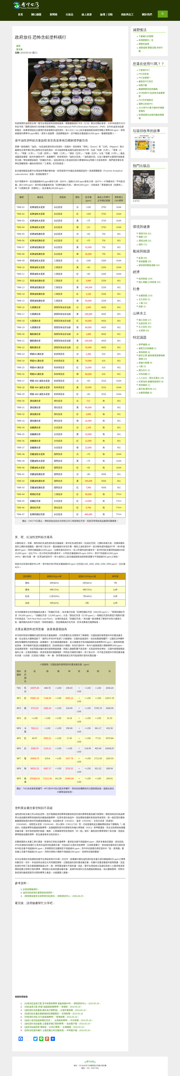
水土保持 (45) (145, 326)
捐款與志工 (127, 14)
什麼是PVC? (144, 70)
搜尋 (165, 15)
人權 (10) (143, 303)
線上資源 (87, 14)
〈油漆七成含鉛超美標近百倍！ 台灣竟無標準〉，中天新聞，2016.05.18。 (58, 1020)
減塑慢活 (140, 29)
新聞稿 (53, 14)
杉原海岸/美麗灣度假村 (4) (151, 381)
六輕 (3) (142, 366)
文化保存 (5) (144, 299)
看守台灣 (90, 1061)
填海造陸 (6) (144, 352)
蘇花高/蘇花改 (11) (147, 388)
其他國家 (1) (144, 384)
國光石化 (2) (144, 370)
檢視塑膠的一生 (146, 40)
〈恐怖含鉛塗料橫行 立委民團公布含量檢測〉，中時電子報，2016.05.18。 (57, 1030)
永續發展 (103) (145, 295)
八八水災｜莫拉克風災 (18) (151, 377)
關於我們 (147, 14)
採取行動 (143, 85)
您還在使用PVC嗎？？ (148, 63)
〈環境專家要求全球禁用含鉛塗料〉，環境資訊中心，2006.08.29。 (54, 895)
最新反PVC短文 (146, 81)
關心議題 (36, 14)
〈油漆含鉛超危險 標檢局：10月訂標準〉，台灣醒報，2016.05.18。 (54, 1027)
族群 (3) (142, 306)
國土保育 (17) (145, 319)
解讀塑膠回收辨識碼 (148, 89)
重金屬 (19, 49)
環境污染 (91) (145, 233)
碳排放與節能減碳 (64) (149, 265)
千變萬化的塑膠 (146, 36)
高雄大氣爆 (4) (145, 362)
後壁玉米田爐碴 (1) (147, 348)
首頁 (20, 14)
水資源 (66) (144, 330)
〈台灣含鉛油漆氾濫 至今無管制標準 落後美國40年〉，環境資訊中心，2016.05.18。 (62, 1003)
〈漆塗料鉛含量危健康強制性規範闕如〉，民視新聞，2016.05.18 (53, 1013)
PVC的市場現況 (146, 99)
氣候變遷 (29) (145, 261)
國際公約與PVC (146, 103)
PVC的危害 (144, 73)
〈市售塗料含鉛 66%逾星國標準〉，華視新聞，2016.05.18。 (51, 1016)
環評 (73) (143, 244)
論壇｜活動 (106, 14)
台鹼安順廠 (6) (145, 392)
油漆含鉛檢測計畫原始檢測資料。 (38, 892)
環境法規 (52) (145, 240)
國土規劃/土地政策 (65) (149, 282)
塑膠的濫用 (144, 43)
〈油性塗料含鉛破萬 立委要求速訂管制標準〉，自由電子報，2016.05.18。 (57, 1023)
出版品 (69, 14)
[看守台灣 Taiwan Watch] (26, 7)
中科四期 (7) (144, 374)
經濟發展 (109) (145, 278)
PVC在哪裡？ (145, 77)
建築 (18, 45)
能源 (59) (143, 257)
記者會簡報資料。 (31, 889)
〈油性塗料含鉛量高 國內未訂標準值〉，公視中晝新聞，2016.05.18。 (55, 1010)
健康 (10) (143, 236)
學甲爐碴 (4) (144, 344)
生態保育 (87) (145, 323)
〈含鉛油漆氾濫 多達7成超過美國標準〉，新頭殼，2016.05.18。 (52, 1006)
